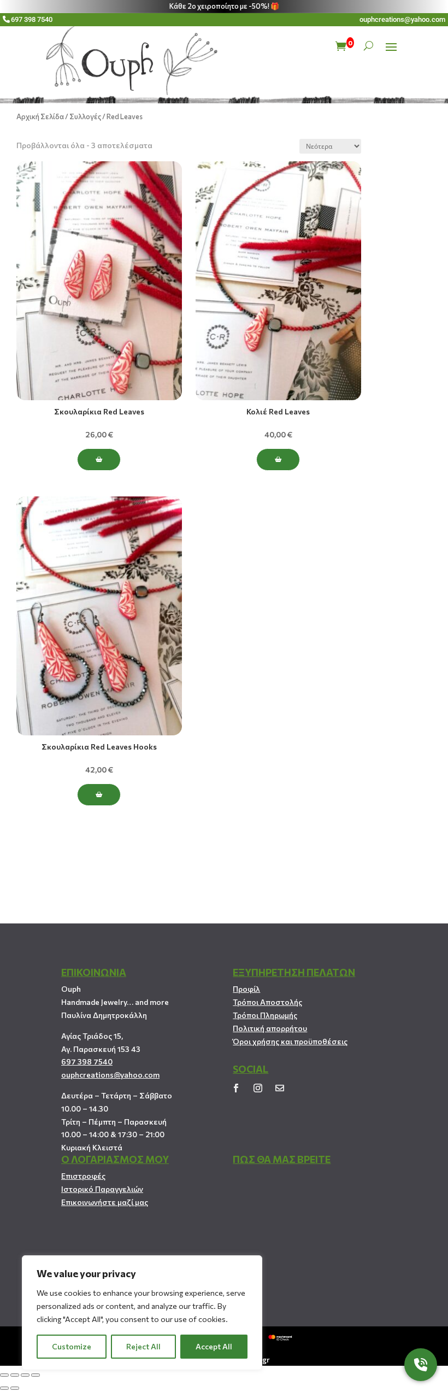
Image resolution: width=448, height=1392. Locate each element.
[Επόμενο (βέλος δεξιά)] (14, 1388)
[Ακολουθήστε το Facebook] (236, 1088)
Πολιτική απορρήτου (270, 1028)
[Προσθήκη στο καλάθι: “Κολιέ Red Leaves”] (278, 459)
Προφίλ (246, 988)
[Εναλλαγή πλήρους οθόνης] (25, 1375)
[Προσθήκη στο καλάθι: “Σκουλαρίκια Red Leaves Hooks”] (99, 794)
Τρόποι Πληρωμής (265, 1015)
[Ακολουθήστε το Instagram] (258, 1088)
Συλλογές (85, 116)
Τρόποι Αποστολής (267, 1002)
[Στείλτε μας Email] (279, 1088)
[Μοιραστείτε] (14, 1375)
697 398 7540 (31, 19)
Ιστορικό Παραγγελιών (102, 1189)
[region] (142, 1312)
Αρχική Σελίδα (40, 116)
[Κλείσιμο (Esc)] (4, 1375)
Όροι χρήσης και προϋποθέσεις (290, 1041)
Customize (71, 1346)
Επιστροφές (83, 1175)
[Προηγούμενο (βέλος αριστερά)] (4, 1388)
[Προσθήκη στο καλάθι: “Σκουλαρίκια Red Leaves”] (99, 459)
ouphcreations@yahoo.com (402, 19)
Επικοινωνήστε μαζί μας (104, 1202)
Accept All (214, 1346)
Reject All (143, 1346)
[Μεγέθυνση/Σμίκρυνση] (35, 1375)
